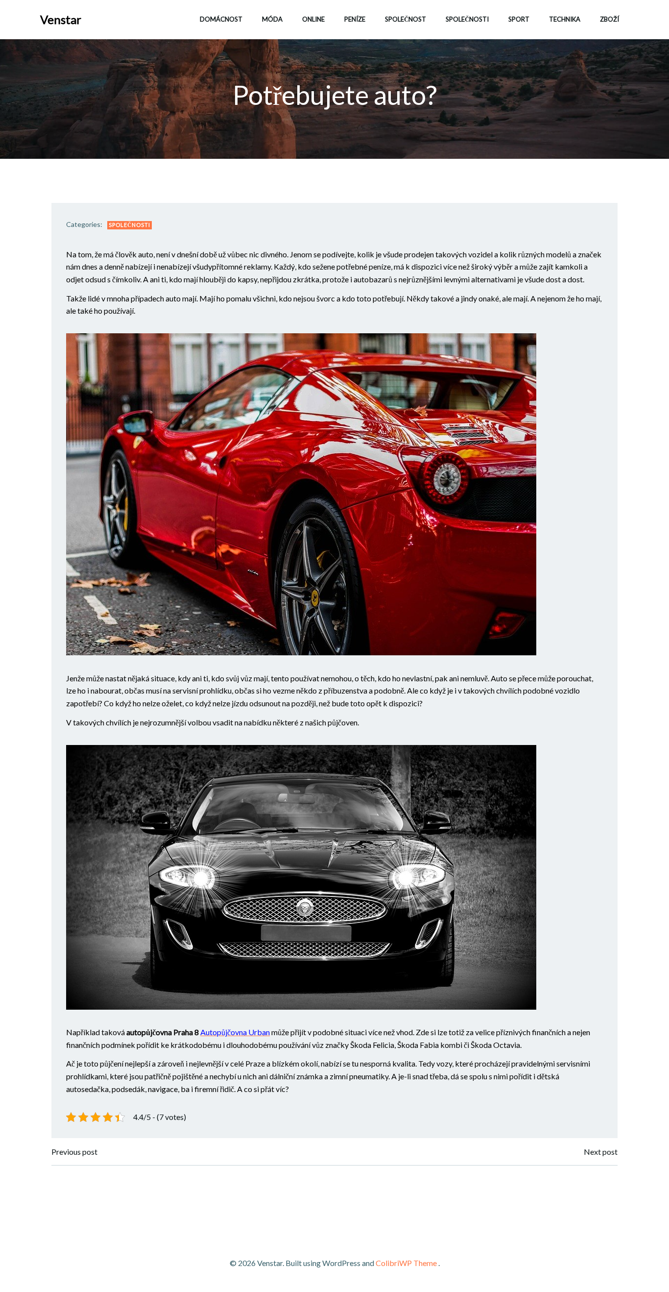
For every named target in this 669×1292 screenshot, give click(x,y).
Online (313, 19)
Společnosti (467, 19)
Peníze (354, 19)
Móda (272, 19)
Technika (564, 19)
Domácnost (221, 19)
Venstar (60, 19)
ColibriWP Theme (406, 1262)
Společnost (405, 19)
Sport (518, 19)
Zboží (609, 19)
